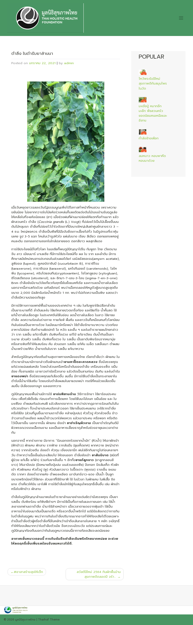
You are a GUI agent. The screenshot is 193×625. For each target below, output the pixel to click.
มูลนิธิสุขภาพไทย (25, 619)
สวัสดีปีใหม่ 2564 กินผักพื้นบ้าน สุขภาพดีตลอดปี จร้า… (99, 574)
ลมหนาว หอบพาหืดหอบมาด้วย (152, 158)
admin (69, 63)
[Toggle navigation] (181, 18)
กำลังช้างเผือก (149, 138)
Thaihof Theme (49, 619)
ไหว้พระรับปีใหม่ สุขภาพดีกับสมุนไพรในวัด (153, 83)
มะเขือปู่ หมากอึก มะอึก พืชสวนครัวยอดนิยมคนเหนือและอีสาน (153, 113)
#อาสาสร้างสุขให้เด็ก (28, 571)
